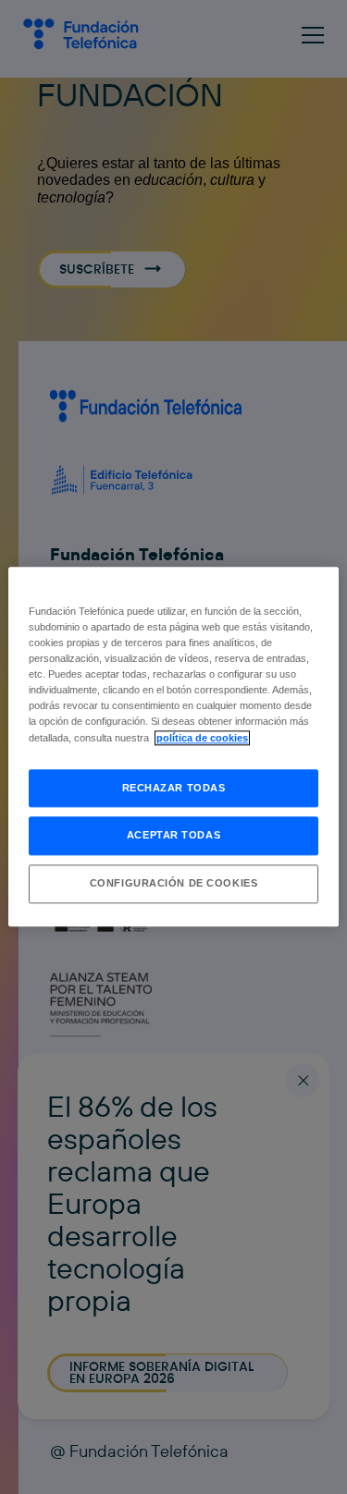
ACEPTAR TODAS (173, 835)
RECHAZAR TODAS (174, 787)
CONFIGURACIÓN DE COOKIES (174, 883)
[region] (173, 746)
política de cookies (202, 737)
